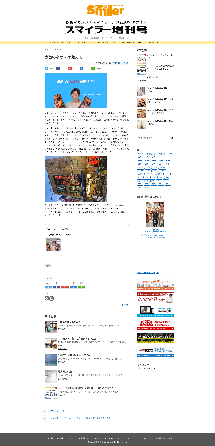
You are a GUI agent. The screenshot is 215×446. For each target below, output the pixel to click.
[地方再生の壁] (51, 376)
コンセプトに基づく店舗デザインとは (77, 338)
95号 (140, 184)
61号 (140, 164)
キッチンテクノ (123, 438)
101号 (147, 187)
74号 (140, 157)
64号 (154, 164)
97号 (167, 174)
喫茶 (154, 171)
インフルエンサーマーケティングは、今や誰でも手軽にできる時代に (79, 418)
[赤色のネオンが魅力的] (81, 68)
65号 (155, 167)
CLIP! (99, 68)
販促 (167, 164)
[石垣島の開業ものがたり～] (51, 327)
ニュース (75, 42)
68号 (140, 161)
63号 (154, 161)
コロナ (140, 154)
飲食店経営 (151, 154)
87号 (154, 177)
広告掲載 (60, 438)
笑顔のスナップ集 (118, 42)
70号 (126, 305)
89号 (140, 187)
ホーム (45, 42)
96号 (147, 177)
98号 (161, 184)
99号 (167, 177)
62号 (147, 164)
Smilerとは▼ (142, 42)
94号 (159, 181)
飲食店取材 (54, 42)
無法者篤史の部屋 (101, 42)
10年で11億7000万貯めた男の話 (74, 355)
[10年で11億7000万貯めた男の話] (51, 360)
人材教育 (141, 174)
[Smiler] (155, 226)
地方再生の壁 (65, 371)
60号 (148, 167)
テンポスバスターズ (98, 438)
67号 (150, 174)
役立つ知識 (65, 42)
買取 (170, 438)
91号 (154, 184)
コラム (140, 167)
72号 (168, 161)
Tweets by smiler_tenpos (148, 273)
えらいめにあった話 (146, 181)
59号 (161, 164)
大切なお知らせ (154, 77)
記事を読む (62, 329)
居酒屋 (163, 167)
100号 (140, 171)
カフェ (162, 171)
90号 (166, 181)
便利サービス (87, 42)
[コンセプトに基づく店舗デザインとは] (51, 343)
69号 (147, 161)
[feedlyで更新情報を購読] (47, 299)
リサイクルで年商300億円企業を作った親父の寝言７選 (85, 388)
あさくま (112, 438)
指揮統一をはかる (57, 411)
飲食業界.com (161, 438)
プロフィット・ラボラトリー (142, 438)
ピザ (140, 177)
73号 (154, 157)
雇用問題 (158, 174)
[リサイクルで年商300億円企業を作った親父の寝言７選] (51, 393)
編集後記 (130, 42)
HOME (114, 63)
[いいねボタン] (48, 265)
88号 (147, 184)
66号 (147, 157)
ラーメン (162, 157)
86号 (160, 177)
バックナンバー (72, 438)
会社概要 (51, 438)
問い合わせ (153, 42)
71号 (161, 161)
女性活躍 (162, 154)
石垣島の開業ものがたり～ (71, 322)
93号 (168, 184)
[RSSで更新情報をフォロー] (51, 299)
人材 (148, 171)
